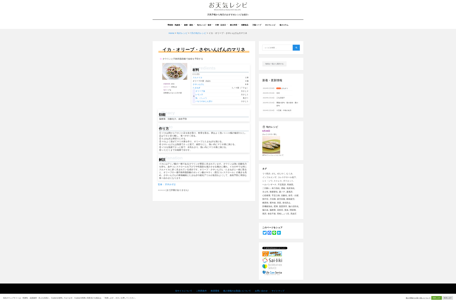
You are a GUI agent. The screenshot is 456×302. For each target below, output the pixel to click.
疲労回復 (281, 199)
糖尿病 (265, 203)
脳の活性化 (293, 206)
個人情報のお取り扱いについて (418, 298)
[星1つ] (158, 190)
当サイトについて (183, 291)
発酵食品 (244, 25)
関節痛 (293, 210)
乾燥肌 (290, 184)
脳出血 (265, 210)
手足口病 (276, 195)
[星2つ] (160, 190)
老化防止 (286, 203)
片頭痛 (273, 199)
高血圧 (293, 214)
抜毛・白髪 (293, 195)
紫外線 (273, 203)
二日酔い (266, 188)
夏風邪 (289, 192)
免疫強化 (290, 188)
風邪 (264, 214)
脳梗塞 (273, 210)
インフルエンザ (269, 177)
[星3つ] (161, 190)
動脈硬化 (274, 192)
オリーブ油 (200, 91)
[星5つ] (164, 190)
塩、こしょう (201, 98)
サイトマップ (278, 291)
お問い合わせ (261, 291)
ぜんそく (281, 174)
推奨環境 (215, 291)
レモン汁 (199, 94)
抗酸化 (284, 195)
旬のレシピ (272, 127)
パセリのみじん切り (204, 101)
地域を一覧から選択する (274, 64)
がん (274, 174)
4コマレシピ (270, 25)
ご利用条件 (201, 291)
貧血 (286, 210)
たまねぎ (196, 88)
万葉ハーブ (256, 25)
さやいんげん (198, 84)
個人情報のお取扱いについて (237, 291)
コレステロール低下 (287, 177)
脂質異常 (283, 206)
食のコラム (284, 25)
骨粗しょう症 (283, 214)
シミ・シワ (267, 181)
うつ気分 (266, 174)
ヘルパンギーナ (269, 184)
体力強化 (276, 188)
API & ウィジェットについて (273, 155)
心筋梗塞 (266, 195)
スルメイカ (197, 78)
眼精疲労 (290, 199)
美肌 (279, 203)
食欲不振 (272, 214)
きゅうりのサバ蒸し (269, 134)
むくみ (289, 174)
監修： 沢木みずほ (167, 184)
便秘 (283, 188)
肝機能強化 (267, 206)
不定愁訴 (282, 184)
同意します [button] (436, 298)
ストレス (278, 181)
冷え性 (265, 192)
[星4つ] (163, 190)
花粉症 (280, 210)
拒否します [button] (448, 298)
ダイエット (288, 181)
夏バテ (282, 192)
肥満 (276, 206)
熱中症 (265, 199)
